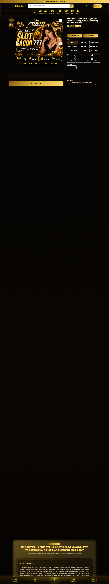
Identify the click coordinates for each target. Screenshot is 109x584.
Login (35, 581)
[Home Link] (20, 6)
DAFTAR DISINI (75, 35)
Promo (15, 581)
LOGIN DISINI (90, 35)
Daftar (54, 581)
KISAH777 (36, 83)
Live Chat (93, 581)
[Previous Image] (17, 44)
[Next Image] (60, 44)
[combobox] (49, 6)
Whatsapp (73, 581)
